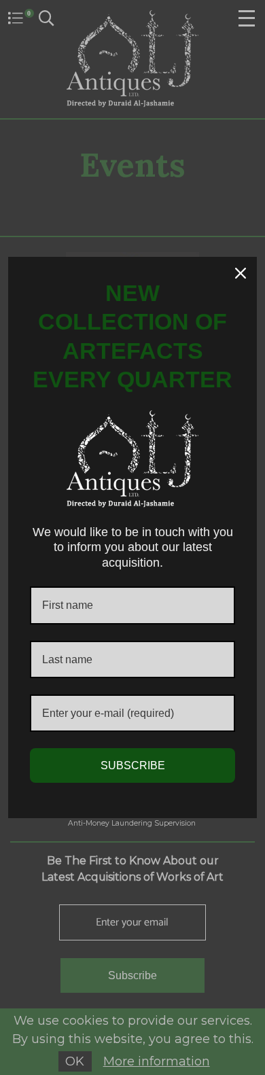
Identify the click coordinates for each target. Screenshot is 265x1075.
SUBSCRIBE (133, 765)
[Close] (240, 273)
